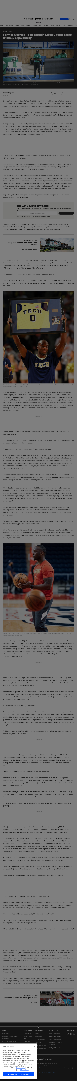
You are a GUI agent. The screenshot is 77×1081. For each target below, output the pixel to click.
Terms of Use (20, 1068)
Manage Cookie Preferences (18, 1074)
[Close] (34, 1046)
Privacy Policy (24, 1070)
